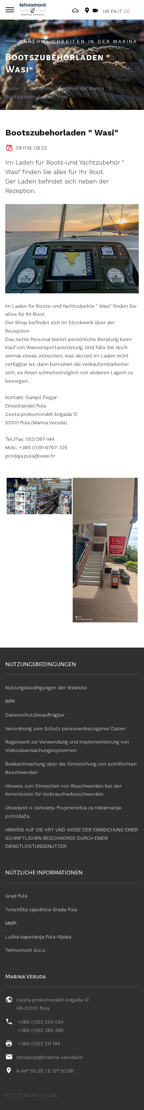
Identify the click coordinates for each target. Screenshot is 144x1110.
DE (127, 11)
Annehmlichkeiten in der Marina (67, 88)
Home (12, 88)
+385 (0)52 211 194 (39, 1043)
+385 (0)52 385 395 (41, 1030)
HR (106, 11)
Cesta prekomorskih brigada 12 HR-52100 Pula (52, 1004)
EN (114, 11)
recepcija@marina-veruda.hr (49, 1057)
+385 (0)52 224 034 (40, 1022)
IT (120, 11)
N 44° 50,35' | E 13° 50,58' (45, 1071)
